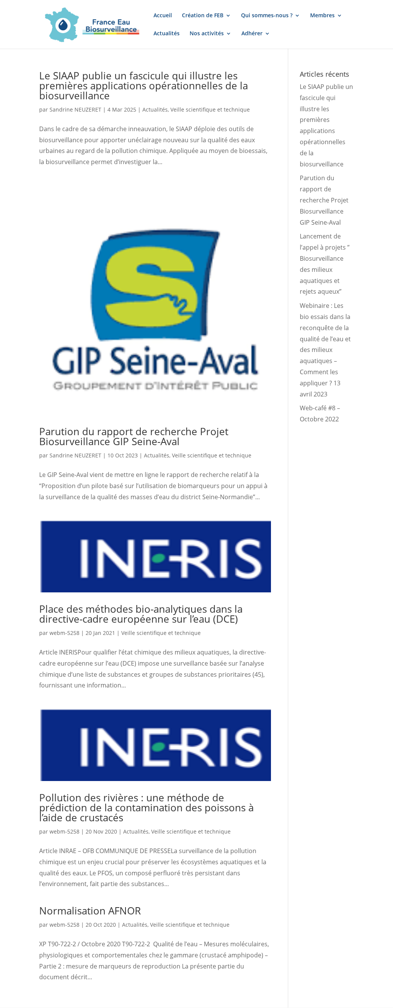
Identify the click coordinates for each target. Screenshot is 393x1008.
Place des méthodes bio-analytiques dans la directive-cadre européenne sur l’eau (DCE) (141, 614)
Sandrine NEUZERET (75, 109)
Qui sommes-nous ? (266, 16)
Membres (322, 16)
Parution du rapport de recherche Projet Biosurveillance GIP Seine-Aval (133, 436)
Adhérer (252, 34)
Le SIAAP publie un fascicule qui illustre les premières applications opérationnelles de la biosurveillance (143, 85)
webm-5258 (64, 632)
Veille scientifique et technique (210, 109)
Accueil (163, 16)
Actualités (167, 34)
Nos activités (207, 34)
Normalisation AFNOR (90, 911)
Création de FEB (202, 16)
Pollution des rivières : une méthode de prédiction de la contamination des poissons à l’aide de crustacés (146, 807)
